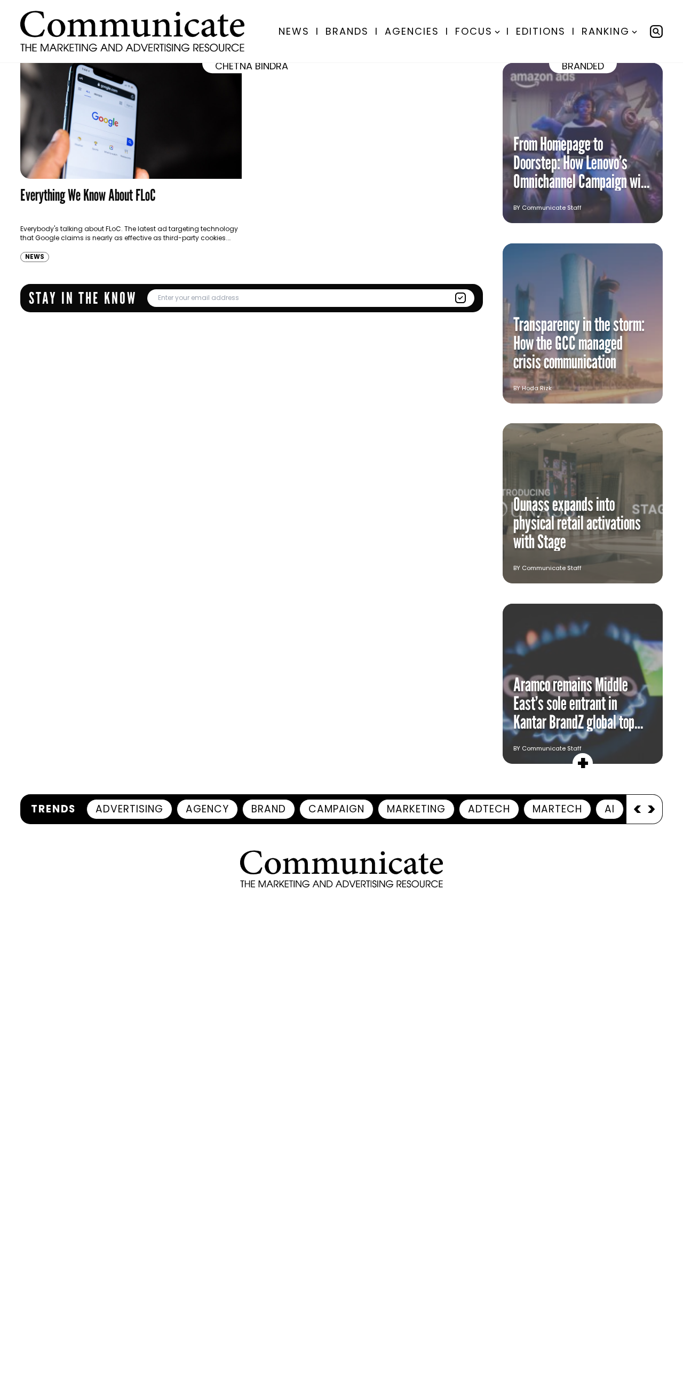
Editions (541, 31)
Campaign (336, 809)
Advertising (129, 809)
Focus (474, 31)
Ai (610, 809)
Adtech (489, 809)
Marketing (416, 809)
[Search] (656, 31)
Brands (347, 31)
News (294, 31)
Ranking (606, 31)
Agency (207, 809)
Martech (557, 809)
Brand (268, 809)
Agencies (412, 31)
